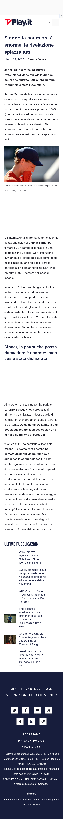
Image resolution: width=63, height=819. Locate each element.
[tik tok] (20, 721)
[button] (49, 22)
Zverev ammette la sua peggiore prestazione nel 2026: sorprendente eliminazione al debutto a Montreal (32, 576)
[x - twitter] (48, 710)
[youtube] (37, 710)
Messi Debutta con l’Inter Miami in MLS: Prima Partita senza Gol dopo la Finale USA (31, 658)
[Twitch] (31, 721)
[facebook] (25, 710)
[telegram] (43, 721)
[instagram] (14, 710)
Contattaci (43, 784)
